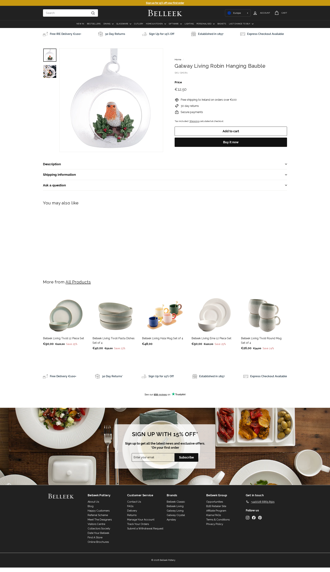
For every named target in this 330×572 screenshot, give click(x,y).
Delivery (132, 510)
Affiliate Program (216, 510)
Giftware (174, 24)
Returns (131, 515)
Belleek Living (175, 506)
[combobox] (70, 13)
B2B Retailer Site (216, 506)
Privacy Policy (214, 524)
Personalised (204, 24)
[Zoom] (111, 100)
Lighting (189, 24)
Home (178, 59)
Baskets (221, 24)
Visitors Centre (96, 524)
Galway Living (175, 510)
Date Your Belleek (98, 533)
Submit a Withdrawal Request (145, 528)
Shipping (194, 121)
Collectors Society (99, 528)
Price (178, 82)
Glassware (122, 24)
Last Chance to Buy (240, 24)
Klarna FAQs (213, 515)
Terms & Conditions (218, 519)
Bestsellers (94, 24)
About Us (93, 501)
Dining (107, 24)
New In (80, 24)
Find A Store (95, 537)
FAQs (130, 506)
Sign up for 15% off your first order (165, 3)
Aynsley (171, 519)
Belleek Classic (176, 501)
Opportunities (214, 501)
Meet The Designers (100, 519)
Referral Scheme (98, 515)
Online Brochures (98, 541)
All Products (78, 281)
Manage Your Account (140, 519)
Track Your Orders (138, 524)
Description (52, 164)
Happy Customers (98, 510)
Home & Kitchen (154, 24)
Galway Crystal (176, 515)
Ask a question (54, 185)
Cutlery (138, 24)
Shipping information (59, 174)
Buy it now (231, 142)
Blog (91, 506)
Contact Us (134, 501)
